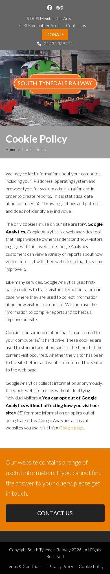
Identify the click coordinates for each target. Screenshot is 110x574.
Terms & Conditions (25, 566)
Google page (71, 427)
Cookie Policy (91, 566)
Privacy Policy (60, 566)
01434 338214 (58, 43)
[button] (101, 88)
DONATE (55, 34)
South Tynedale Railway (49, 549)
